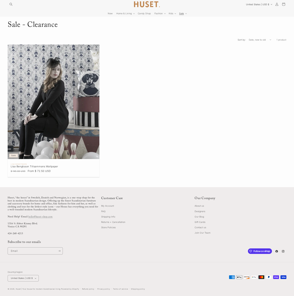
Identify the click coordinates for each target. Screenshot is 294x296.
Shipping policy (138, 289)
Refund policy (88, 289)
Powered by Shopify (70, 289)
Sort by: (242, 39)
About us (199, 205)
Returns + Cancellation (113, 222)
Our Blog (199, 216)
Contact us (200, 227)
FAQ (103, 211)
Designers (200, 211)
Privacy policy (103, 289)
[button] (11, 4)
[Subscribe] (59, 251)
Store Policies (108, 227)
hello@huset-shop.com (40, 217)
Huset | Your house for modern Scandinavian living (38, 289)
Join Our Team (202, 232)
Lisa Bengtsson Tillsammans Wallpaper (34, 166)
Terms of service (120, 289)
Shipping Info (108, 216)
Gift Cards (200, 222)
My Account (107, 205)
